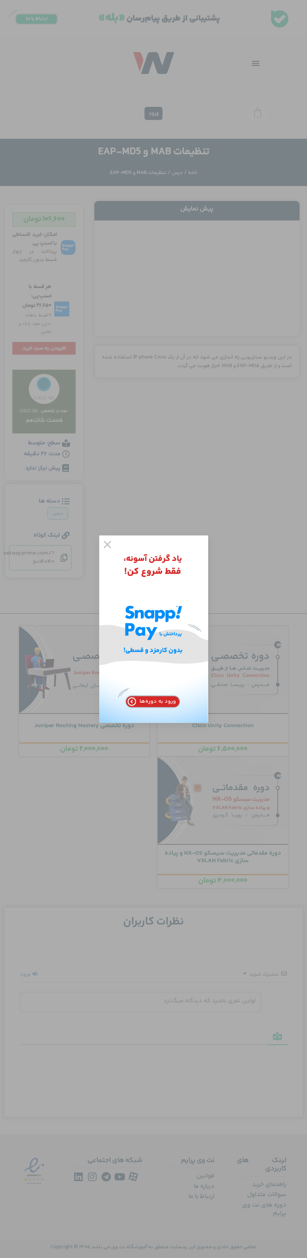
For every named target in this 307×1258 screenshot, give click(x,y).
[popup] (153, 629)
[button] (107, 544)
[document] (153, 629)
